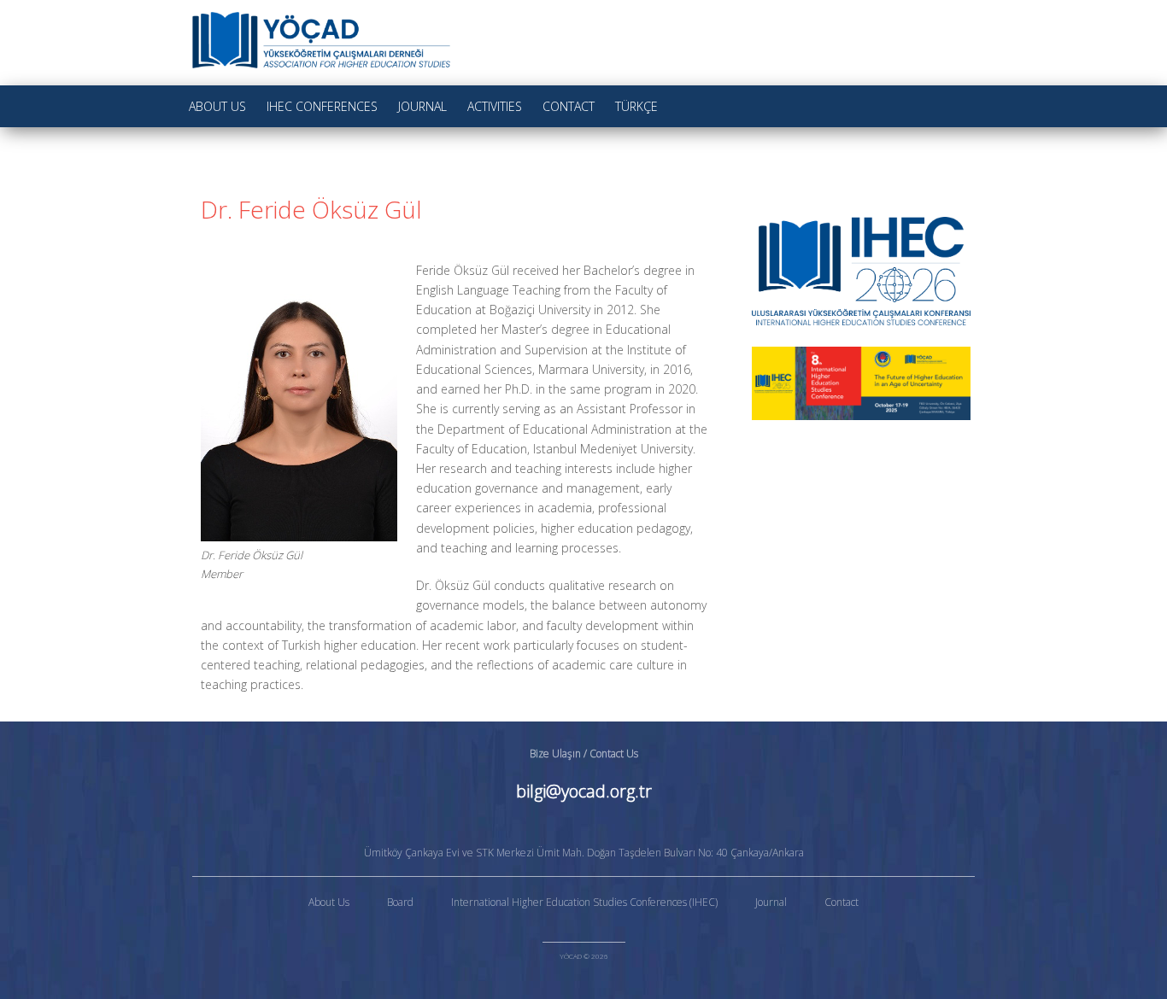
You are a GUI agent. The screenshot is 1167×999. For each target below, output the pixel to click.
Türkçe (636, 106)
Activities (494, 106)
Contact (568, 106)
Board (400, 902)
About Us (217, 106)
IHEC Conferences (322, 106)
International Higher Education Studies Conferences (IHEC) (584, 902)
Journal (422, 106)
